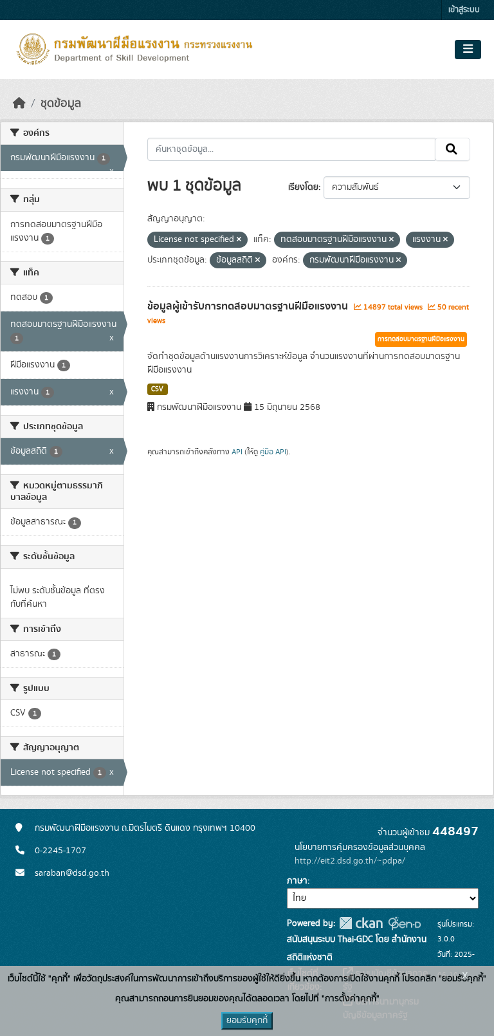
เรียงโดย (303, 187)
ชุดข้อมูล (61, 103)
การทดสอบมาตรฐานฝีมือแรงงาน (421, 339)
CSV (157, 389)
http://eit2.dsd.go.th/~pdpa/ (350, 861)
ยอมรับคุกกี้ (247, 1020)
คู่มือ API (273, 452)
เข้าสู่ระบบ (464, 10)
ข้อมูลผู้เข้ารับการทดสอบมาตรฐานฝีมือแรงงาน (249, 306)
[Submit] (452, 149)
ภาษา (297, 880)
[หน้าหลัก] (19, 103)
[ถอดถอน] (239, 240)
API (237, 452)
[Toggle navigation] (468, 49)
